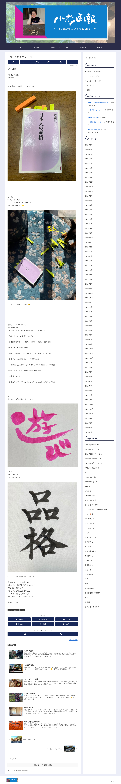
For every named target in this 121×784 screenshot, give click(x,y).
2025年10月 (89, 191)
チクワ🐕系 (89, 514)
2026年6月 (89, 154)
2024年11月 (89, 242)
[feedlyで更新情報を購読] (25, 634)
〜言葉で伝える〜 (94, 130)
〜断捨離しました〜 (95, 110)
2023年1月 (89, 344)
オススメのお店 (90, 500)
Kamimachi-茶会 (91, 477)
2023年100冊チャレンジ (93, 449)
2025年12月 (89, 182)
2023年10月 (89, 302)
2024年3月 (89, 279)
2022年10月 (89, 358)
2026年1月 (89, 177)
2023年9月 (89, 307)
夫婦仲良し (89, 556)
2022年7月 (89, 372)
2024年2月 (89, 284)
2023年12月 (89, 293)
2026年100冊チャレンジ (93, 463)
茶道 (86, 597)
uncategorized (90, 496)
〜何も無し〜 (90, 85)
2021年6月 (89, 432)
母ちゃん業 (89, 574)
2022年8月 (89, 367)
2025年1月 (89, 233)
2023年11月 (89, 298)
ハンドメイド (90, 523)
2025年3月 (89, 224)
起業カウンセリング (92, 607)
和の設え (88, 546)
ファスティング (90, 528)
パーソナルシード (91, 519)
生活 (86, 579)
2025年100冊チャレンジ (93, 458)
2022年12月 (89, 349)
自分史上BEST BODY (92, 593)
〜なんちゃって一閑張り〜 (94, 81)
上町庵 (87, 533)
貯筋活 (87, 602)
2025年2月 (89, 228)
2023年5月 (89, 326)
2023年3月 (89, 335)
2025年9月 (89, 196)
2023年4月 (89, 330)
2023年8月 (89, 312)
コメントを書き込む (43, 765)
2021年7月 (89, 428)
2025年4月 (89, 219)
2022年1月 (89, 400)
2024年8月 (89, 256)
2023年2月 (89, 339)
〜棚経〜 (88, 90)
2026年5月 (89, 159)
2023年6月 (89, 321)
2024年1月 (89, 288)
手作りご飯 (89, 560)
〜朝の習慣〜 (93, 117)
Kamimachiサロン (91, 482)
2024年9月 (89, 251)
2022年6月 (89, 376)
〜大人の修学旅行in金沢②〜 (98, 102)
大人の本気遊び (90, 551)
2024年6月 (89, 265)
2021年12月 (89, 404)
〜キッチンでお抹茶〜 (93, 72)
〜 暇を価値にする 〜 (95, 122)
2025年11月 (89, 187)
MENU (87, 486)
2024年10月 (89, 247)
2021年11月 (89, 409)
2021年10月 (89, 414)
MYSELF (88, 491)
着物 (86, 584)
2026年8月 (89, 145)
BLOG (23, 610)
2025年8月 (89, 200)
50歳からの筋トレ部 (92, 468)
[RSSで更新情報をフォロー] (60, 634)
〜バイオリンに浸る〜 (93, 76)
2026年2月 (89, 173)
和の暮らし (89, 542)
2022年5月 (89, 381)
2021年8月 (89, 423)
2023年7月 (89, 316)
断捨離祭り (89, 565)
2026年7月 (89, 149)
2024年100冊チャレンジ (93, 454)
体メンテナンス (90, 537)
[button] (112, 58)
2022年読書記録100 (14, 610)
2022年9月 (89, 363)
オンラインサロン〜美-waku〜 (96, 509)
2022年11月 (89, 353)
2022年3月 (89, 390)
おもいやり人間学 (91, 505)
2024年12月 (89, 238)
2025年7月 (89, 205)
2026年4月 (89, 163)
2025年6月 (89, 210)
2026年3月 (89, 168)
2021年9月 (89, 418)
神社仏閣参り (90, 588)
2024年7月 (89, 261)
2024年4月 (89, 275)
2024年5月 (89, 270)
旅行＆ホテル (90, 570)
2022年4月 (89, 386)
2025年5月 (89, 214)
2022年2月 (89, 395)
